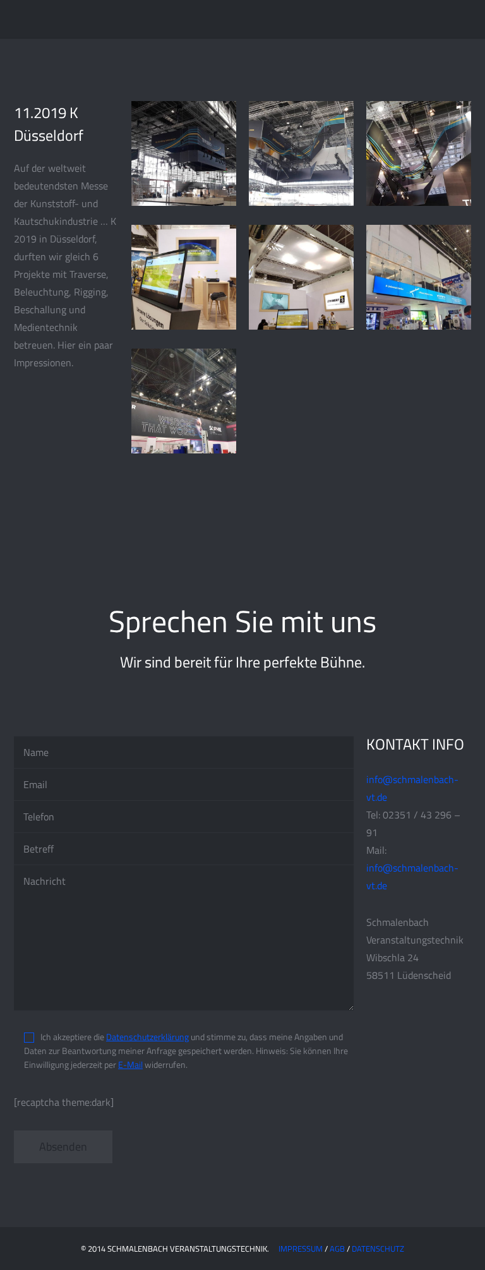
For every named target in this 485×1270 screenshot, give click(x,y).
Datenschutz (378, 1248)
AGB (337, 1248)
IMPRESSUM (300, 1248)
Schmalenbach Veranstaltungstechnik (92, 19)
